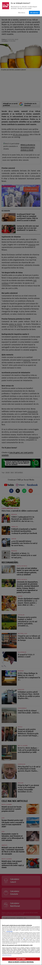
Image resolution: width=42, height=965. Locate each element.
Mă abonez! (34, 12)
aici (24, 938)
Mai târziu (21, 12)
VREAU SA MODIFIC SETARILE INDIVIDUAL (21, 962)
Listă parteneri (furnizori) (6, 955)
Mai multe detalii (9, 931)
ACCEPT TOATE (21, 959)
